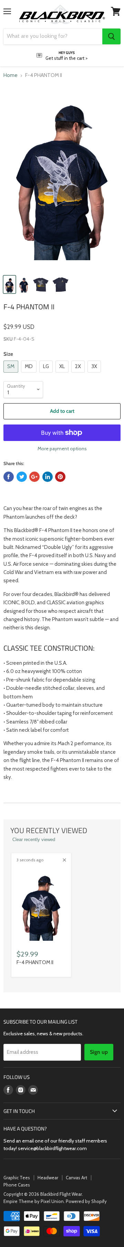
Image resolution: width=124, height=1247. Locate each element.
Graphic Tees (16, 1177)
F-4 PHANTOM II (35, 962)
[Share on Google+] (34, 477)
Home (10, 75)
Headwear (48, 1177)
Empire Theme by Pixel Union (33, 1201)
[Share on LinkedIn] (47, 477)
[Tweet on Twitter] (22, 477)
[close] (64, 860)
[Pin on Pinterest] (60, 477)
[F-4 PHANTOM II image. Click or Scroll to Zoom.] (62, 178)
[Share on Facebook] (8, 477)
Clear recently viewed (33, 839)
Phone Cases (16, 1185)
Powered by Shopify (86, 1201)
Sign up (99, 1052)
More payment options (62, 448)
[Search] (111, 36)
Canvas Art (76, 1177)
